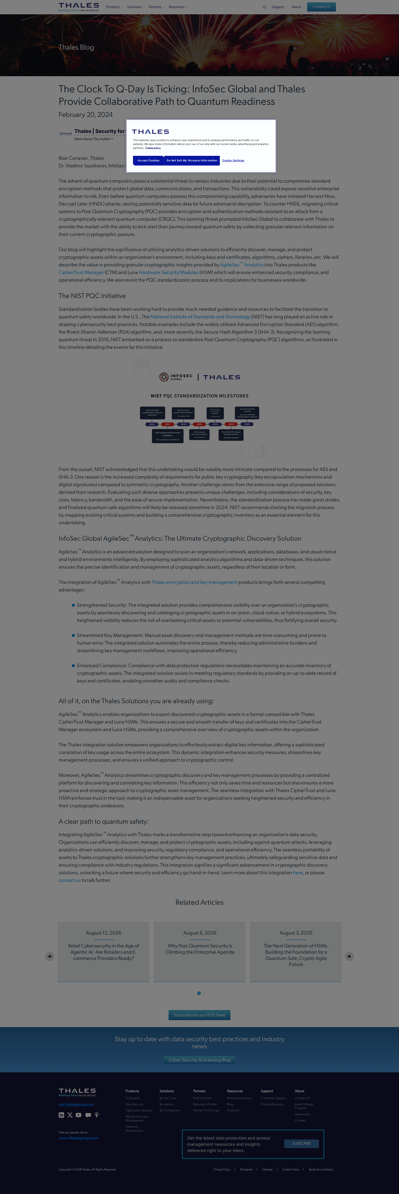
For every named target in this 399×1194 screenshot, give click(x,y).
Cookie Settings (233, 160)
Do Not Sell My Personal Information (192, 160)
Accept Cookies (149, 160)
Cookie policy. (153, 148)
